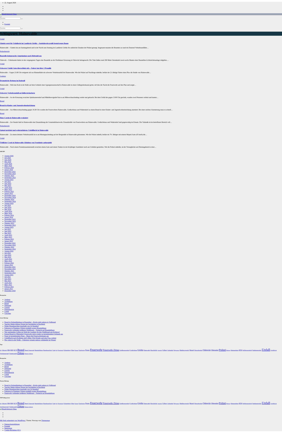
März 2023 (8, 237)
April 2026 (8, 164)
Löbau (164, 350)
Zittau (20, 353)
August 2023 (8, 227)
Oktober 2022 (9, 247)
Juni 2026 (7, 160)
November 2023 (10, 221)
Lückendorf (170, 350)
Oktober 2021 (9, 271)
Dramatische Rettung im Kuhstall (12, 81)
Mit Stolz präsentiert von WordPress (12, 420)
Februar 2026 (9, 168)
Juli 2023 (7, 229)
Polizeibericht (4, 51)
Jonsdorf (160, 350)
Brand (2, 101)
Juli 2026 (7, 158)
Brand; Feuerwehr (29, 350)
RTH (240, 350)
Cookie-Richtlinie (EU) (12, 430)
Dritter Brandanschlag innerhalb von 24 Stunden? (21, 326)
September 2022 (10, 249)
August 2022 (8, 251)
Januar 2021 (8, 289)
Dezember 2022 (10, 243)
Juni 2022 (7, 255)
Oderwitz (207, 350)
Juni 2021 (7, 279)
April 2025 (8, 188)
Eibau (72, 350)
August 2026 (8, 156)
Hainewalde (147, 350)
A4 (1, 350)
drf (57, 350)
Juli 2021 (7, 277)
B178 (15, 350)
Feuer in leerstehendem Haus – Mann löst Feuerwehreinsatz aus (26, 336)
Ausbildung (8, 301)
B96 (8, 350)
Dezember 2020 (10, 291)
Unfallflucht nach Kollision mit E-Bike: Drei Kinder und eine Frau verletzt (30, 338)
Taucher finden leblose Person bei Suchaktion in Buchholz (24, 324)
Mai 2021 (7, 281)
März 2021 (8, 285)
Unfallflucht (274, 350)
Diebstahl (7, 305)
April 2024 (8, 211)
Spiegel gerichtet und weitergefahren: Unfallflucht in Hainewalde (24, 130)
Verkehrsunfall (13, 353)
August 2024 (8, 203)
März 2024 (8, 213)
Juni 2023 (7, 231)
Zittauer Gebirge (29, 353)
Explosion (82, 350)
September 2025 (10, 178)
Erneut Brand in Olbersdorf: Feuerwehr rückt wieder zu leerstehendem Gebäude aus (33, 334)
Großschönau (133, 350)
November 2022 (10, 245)
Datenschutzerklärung (12, 424)
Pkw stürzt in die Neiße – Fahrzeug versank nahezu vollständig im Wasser (30, 340)
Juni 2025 (7, 184)
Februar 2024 (9, 215)
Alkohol (4, 350)
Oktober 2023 (9, 223)
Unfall (2, 39)
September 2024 (10, 201)
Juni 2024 (7, 207)
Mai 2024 (7, 209)
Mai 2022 (7, 257)
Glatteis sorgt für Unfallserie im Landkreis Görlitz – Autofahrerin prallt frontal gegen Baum (34, 43)
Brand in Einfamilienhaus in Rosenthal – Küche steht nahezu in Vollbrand (30, 322)
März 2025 (8, 189)
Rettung (228, 350)
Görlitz (140, 350)
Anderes (3, 76)
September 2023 (10, 225)
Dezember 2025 (10, 172)
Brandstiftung (39, 350)
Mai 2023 (7, 233)
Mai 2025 (7, 186)
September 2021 (10, 273)
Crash (54, 350)
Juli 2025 (7, 182)
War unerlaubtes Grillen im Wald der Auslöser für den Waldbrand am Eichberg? (32, 332)
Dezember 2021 (10, 267)
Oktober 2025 (9, 176)
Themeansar (45, 420)
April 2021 (8, 283)
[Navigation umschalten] (1, 16)
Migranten (176, 350)
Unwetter (7, 313)
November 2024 (10, 197)
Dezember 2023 (10, 219)
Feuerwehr (96, 349)
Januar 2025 (8, 193)
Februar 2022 (9, 263)
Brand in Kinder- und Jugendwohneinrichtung (17, 105)
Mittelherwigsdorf (184, 350)
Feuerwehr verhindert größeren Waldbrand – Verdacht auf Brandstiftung (29, 330)
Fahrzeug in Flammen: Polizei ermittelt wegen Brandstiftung (25, 328)
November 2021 (10, 269)
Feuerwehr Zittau (111, 350)
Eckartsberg (67, 350)
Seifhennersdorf (247, 350)
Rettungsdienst (234, 350)
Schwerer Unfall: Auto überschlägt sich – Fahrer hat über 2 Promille (25, 68)
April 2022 (8, 259)
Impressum (8, 428)
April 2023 (8, 235)
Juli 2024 (7, 205)
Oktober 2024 (9, 199)
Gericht (7, 307)
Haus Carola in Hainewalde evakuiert (14, 118)
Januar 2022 (8, 265)
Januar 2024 (8, 217)
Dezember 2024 (10, 195)
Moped (191, 350)
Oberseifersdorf (198, 350)
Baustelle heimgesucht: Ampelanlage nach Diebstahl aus (21, 56)
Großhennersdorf (125, 350)
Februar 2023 (9, 239)
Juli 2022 (7, 253)
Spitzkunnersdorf (256, 350)
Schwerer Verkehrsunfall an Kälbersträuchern (17, 93)
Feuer (87, 350)
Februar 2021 (9, 287)
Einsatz (76, 350)
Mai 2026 (7, 162)
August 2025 (8, 180)
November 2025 (10, 174)
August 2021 (8, 275)
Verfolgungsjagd (4, 353)
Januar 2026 (8, 170)
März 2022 (8, 261)
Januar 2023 (8, 241)
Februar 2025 (9, 191)
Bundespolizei (47, 350)
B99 (11, 350)
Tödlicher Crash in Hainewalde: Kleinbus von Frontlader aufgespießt (26, 143)
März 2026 (8, 166)
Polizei (222, 350)
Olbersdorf (215, 350)
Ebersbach (60, 350)
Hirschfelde (153, 350)
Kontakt (7, 24)
